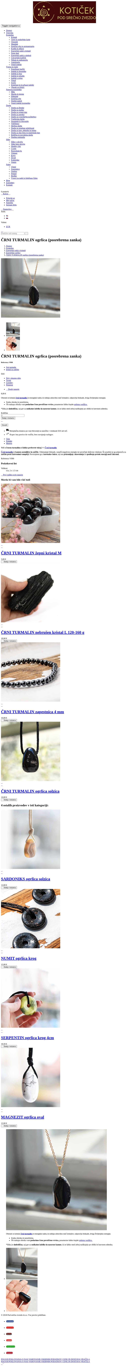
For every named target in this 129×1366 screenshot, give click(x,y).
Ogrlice (14, 171)
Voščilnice (15, 124)
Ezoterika (10, 35)
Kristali (14, 37)
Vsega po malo (12, 67)
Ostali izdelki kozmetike (20, 103)
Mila (13, 92)
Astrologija (15, 62)
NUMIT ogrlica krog (18, 958)
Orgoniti (14, 42)
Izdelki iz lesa (16, 74)
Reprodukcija (16, 151)
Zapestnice (15, 169)
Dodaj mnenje (12, 389)
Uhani (13, 167)
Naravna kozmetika (14, 89)
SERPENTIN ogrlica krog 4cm (27, 1037)
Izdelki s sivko (17, 78)
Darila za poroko (17, 114)
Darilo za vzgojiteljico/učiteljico (23, 117)
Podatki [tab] (9, 441)
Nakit (8, 164)
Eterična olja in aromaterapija (22, 46)
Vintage (14, 153)
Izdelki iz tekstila (17, 76)
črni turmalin (11, 367)
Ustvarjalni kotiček (18, 58)
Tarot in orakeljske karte (20, 40)
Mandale (14, 44)
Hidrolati (14, 96)
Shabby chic (16, 146)
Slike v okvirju (17, 142)
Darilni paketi (16, 101)
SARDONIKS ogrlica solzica (25, 879)
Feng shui (15, 53)
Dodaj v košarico (8, 418)
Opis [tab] (8, 439)
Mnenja (9, 443)
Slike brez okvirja (18, 144)
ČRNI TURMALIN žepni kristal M (31, 553)
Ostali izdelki (16, 64)
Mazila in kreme (17, 94)
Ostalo (13, 162)
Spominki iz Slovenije (20, 121)
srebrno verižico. (80, 404)
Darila (8, 105)
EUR (8, 227)
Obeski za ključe (17, 87)
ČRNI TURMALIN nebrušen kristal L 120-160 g (42, 632)
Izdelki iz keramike (18, 71)
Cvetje (13, 149)
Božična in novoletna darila (22, 135)
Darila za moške (17, 110)
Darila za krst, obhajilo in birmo (23, 130)
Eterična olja (16, 99)
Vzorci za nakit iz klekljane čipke (24, 178)
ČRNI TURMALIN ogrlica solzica (30, 791)
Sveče (13, 83)
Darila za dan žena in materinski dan (25, 133)
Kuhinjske (15, 160)
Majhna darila (16, 126)
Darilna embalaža (18, 137)
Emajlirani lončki (18, 69)
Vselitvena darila (17, 119)
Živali (13, 158)
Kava (13, 155)
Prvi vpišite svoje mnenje (12, 475)
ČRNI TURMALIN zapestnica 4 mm (32, 711)
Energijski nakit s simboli (21, 55)
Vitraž (13, 80)
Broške (14, 176)
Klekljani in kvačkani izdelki (22, 85)
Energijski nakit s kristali (21, 51)
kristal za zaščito (12, 369)
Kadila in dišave (17, 49)
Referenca (5, 458)
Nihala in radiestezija (19, 60)
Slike (8, 139)
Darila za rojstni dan (19, 112)
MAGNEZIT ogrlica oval (22, 1117)
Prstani (14, 174)
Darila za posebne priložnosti (22, 128)
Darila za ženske (17, 108)
